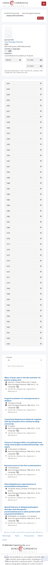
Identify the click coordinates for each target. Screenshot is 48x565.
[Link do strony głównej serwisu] (15, 3)
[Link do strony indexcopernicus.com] (24, 549)
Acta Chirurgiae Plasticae (31, 13)
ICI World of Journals (11, 13)
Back (41, 18)
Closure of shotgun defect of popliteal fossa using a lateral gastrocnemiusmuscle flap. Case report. (23, 444)
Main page (6, 536)
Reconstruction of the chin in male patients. (22, 465)
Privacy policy (29, 536)
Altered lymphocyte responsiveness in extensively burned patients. (20, 485)
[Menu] (43, 4)
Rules (17, 536)
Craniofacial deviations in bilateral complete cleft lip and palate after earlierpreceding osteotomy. (22, 421)
